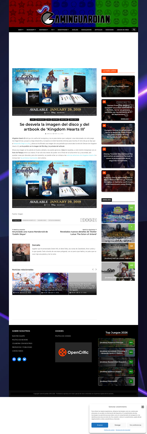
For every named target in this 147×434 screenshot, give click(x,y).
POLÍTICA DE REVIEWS (20, 340)
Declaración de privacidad (123, 430)
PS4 (48, 120)
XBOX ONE (64, 120)
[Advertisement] (73, 52)
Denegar (118, 425)
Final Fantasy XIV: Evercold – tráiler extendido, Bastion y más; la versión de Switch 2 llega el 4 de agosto (83, 287)
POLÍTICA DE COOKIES (63, 336)
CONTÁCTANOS (17, 351)
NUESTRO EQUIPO (18, 336)
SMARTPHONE (62, 30)
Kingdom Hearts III (29, 220)
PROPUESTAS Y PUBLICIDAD (22, 347)
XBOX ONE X (74, 120)
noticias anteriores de (81, 155)
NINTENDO (43, 30)
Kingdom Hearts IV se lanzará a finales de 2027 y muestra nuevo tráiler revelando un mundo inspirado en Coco (54, 287)
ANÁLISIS (75, 30)
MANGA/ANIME (86, 30)
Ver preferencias (135, 425)
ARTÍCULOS (98, 30)
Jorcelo (49, 134)
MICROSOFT (31, 30)
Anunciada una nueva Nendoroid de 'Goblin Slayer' (30, 232)
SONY (20, 30)
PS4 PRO (55, 120)
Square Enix (42, 220)
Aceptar (100, 425)
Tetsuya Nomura (54, 220)
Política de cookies (109, 430)
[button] (143, 407)
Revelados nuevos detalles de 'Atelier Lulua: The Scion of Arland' (78, 232)
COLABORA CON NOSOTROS (22, 343)
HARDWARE (110, 30)
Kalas (17, 293)
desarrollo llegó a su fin (22, 143)
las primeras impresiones (29, 158)
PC (52, 30)
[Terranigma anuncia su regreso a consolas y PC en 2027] (26, 284)
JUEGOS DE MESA (123, 30)
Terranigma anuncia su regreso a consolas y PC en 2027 (26, 289)
